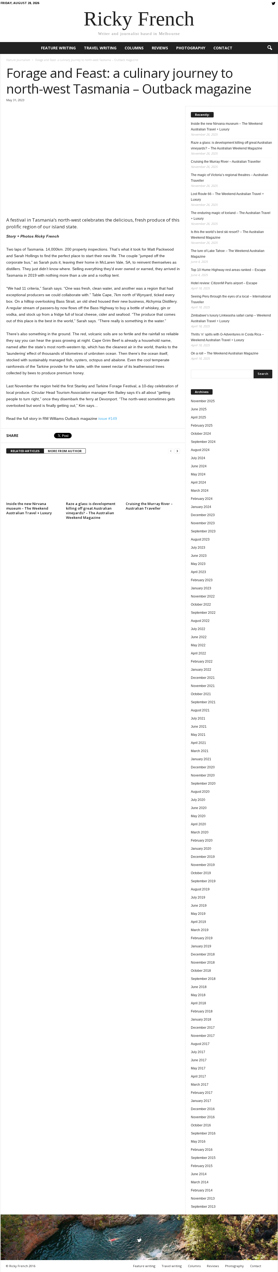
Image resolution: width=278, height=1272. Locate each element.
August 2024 (200, 450)
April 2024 (198, 482)
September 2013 (203, 1207)
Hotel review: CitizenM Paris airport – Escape (224, 283)
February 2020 (202, 840)
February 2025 (202, 425)
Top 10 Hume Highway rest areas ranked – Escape (228, 270)
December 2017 (203, 1028)
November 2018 (203, 962)
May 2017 (198, 1068)
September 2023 (203, 531)
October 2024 (201, 434)
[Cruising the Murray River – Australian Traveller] (153, 479)
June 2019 (199, 905)
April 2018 (198, 1003)
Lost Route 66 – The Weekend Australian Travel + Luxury (227, 197)
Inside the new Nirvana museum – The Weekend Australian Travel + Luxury (29, 508)
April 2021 (198, 743)
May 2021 (198, 735)
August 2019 (200, 889)
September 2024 (203, 442)
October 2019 (201, 873)
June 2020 (199, 808)
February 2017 (202, 1093)
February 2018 (202, 1011)
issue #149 (107, 418)
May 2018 (198, 995)
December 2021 (203, 678)
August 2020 (200, 792)
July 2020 (198, 800)
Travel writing (100, 47)
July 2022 (198, 629)
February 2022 (202, 661)
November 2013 (203, 1198)
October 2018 (201, 971)
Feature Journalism (18, 60)
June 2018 (199, 987)
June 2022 (199, 637)
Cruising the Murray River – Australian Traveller (149, 506)
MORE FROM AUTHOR (65, 451)
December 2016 (203, 1109)
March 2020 (199, 832)
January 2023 (201, 588)
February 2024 (202, 499)
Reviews (160, 47)
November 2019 (203, 865)
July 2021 (198, 718)
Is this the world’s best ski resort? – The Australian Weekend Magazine (227, 234)
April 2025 (198, 417)
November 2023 (203, 523)
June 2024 (199, 466)
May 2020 (198, 816)
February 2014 (202, 1190)
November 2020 (203, 775)
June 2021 (199, 726)
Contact (222, 47)
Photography (190, 47)
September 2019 (203, 881)
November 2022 (203, 596)
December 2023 (203, 515)
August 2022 (200, 621)
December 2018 (203, 954)
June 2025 (199, 409)
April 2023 (198, 572)
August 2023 (200, 539)
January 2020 (201, 849)
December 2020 (203, 767)
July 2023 (198, 547)
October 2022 (201, 604)
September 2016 (203, 1133)
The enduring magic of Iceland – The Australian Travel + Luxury (230, 215)
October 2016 (201, 1125)
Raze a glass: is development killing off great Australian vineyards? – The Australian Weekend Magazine (90, 510)
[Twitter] (273, 4)
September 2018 (203, 979)
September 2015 (203, 1158)
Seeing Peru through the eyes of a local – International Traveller (231, 299)
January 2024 (201, 507)
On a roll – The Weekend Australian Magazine (224, 353)
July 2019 (198, 897)
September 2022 (203, 613)
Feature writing (58, 47)
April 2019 (198, 922)
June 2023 (199, 556)
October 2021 (201, 694)
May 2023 (198, 564)
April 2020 (198, 824)
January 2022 (201, 670)
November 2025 (203, 401)
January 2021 (201, 759)
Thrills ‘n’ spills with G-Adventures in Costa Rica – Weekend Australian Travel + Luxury (227, 337)
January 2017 (201, 1101)
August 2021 (200, 710)
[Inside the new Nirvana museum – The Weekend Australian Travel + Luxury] (33, 479)
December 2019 (203, 857)
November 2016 (203, 1117)
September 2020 (203, 783)
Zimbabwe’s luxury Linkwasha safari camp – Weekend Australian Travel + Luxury (231, 318)
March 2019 (199, 930)
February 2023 (202, 580)
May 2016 (198, 1141)
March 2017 (199, 1084)
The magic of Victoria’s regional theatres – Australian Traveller (229, 178)
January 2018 (201, 1019)
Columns (134, 47)
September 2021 (203, 702)
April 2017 (198, 1076)
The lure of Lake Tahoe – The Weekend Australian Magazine (227, 253)
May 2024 (198, 474)
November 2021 (203, 686)
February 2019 (202, 938)
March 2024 (199, 491)
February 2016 (202, 1150)
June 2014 (199, 1174)
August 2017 (200, 1044)
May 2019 (198, 914)
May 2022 (198, 645)
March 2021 (199, 751)
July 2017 (198, 1052)
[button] (270, 48)
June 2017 (199, 1060)
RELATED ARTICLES (25, 451)
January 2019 (201, 946)
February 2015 (202, 1166)
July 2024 (198, 458)
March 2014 (199, 1182)
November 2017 (203, 1036)
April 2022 (198, 653)
